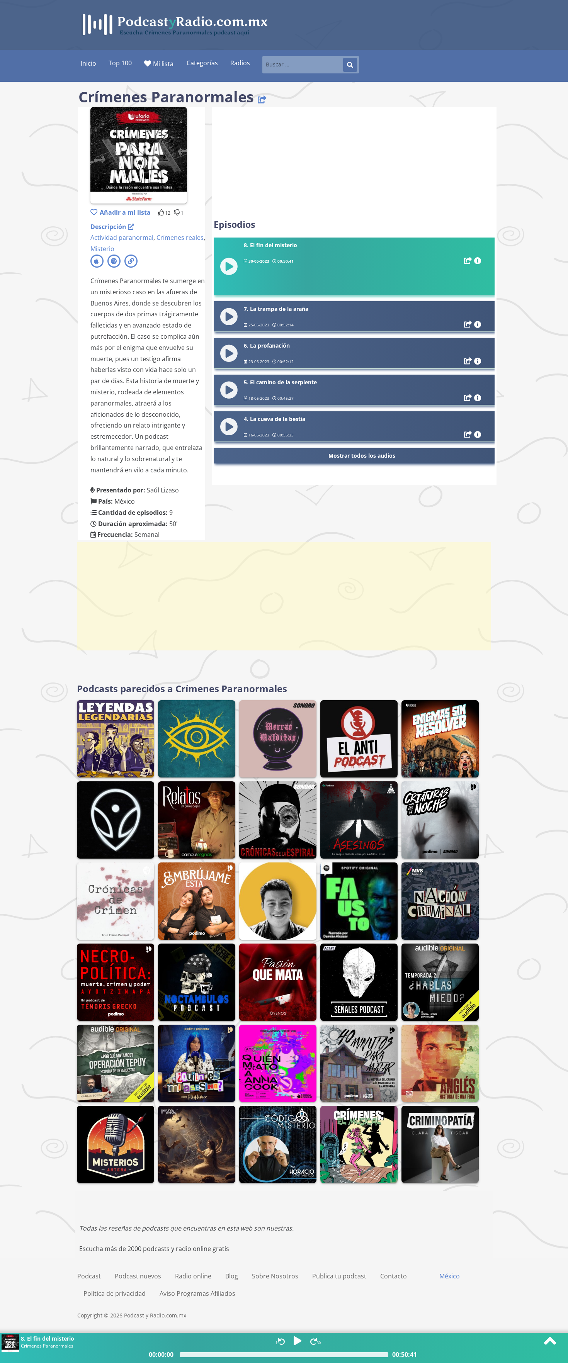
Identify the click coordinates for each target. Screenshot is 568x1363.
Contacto (393, 1276)
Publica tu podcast (339, 1276)
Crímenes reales (180, 237)
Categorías (202, 63)
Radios (240, 63)
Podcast (89, 1276)
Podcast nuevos (138, 1276)
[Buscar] (350, 65)
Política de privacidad (114, 1293)
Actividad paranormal (121, 237)
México (449, 1276)
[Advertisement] (354, 163)
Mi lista (163, 63)
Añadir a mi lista (125, 212)
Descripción (109, 226)
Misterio (102, 248)
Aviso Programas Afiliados (197, 1293)
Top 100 (120, 63)
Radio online (193, 1276)
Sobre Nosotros (275, 1276)
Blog (231, 1276)
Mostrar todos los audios (361, 455)
